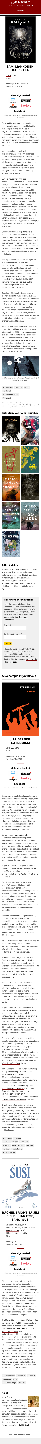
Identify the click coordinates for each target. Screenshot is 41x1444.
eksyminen (21, 1376)
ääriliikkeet (7, 1149)
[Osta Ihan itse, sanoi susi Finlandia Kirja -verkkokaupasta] (14, 1260)
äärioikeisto (17, 1149)
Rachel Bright (11, 1383)
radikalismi (24, 1142)
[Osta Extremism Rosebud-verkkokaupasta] (27, 775)
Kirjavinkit (22, 2)
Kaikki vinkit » (8, 589)
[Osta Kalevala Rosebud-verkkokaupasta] (27, 102)
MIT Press (10, 748)
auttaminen (10, 1376)
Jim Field (21, 1383)
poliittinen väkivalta (10, 1142)
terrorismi (6, 1145)
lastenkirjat (7, 1379)
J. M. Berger (10, 1152)
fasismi (9, 1138)
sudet (15, 1379)
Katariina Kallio (20, 1233)
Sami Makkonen (12, 394)
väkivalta (29, 1145)
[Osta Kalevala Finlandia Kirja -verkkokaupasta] (14, 102)
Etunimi (7, 625)
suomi (8, 398)
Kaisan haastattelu (10, 1425)
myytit (26, 387)
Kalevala (9, 387)
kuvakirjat (31, 1376)
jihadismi (17, 1138)
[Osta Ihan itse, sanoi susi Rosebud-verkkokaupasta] (27, 1260)
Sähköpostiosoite (13, 634)
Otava (8, 75)
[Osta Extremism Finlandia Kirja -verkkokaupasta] (14, 775)
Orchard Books (12, 1230)
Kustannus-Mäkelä (13, 1225)
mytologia (18, 387)
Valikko (20, 10)
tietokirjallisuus (18, 1145)
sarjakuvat (7, 391)
